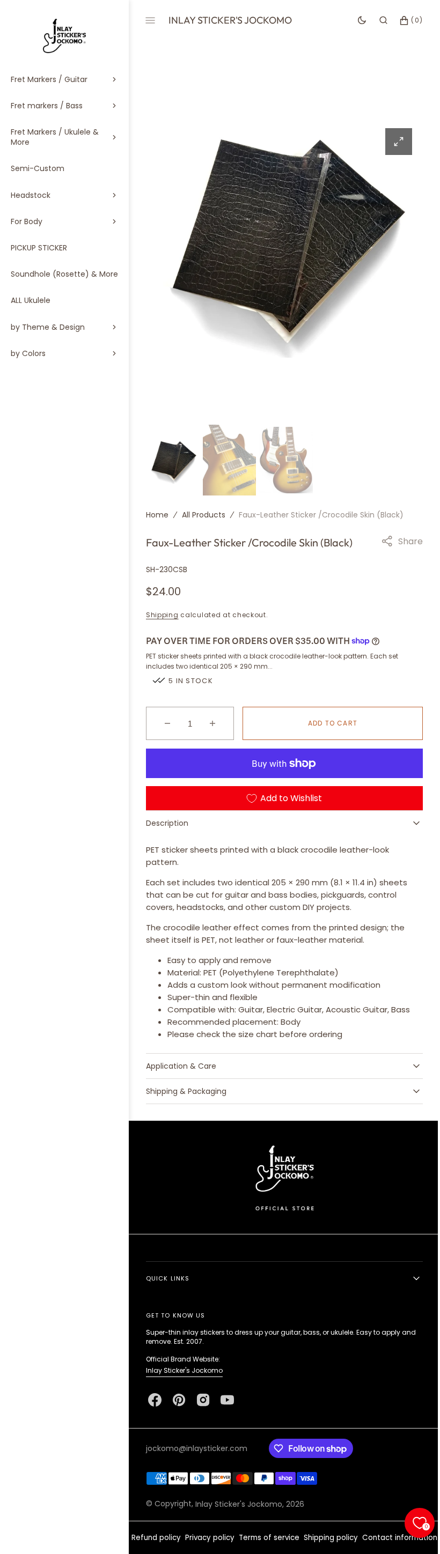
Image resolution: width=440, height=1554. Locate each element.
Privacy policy (245, 1535)
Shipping (162, 612)
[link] (280, 1174)
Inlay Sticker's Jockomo (184, 1368)
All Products (203, 512)
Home (157, 512)
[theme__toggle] (354, 20)
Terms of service (305, 1535)
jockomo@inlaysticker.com (196, 1446)
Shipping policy (367, 1535)
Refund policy (192, 1535)
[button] (375, 20)
